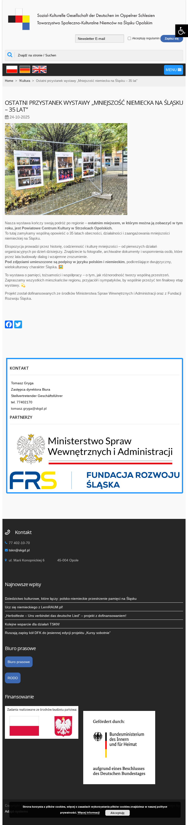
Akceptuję (117, 813)
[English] (39, 69)
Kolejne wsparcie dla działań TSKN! (32, 624)
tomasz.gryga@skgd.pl (29, 408)
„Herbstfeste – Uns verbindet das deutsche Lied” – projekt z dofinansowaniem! (65, 616)
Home (9, 81)
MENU (172, 70)
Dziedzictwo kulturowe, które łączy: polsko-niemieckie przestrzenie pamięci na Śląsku (71, 598)
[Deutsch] (24, 69)
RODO (13, 678)
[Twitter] (18, 325)
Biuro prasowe (19, 662)
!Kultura (24, 81)
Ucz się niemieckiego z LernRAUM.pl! (34, 607)
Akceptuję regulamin (146, 38)
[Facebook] (9, 325)
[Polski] (11, 69)
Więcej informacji (89, 812)
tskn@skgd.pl (19, 550)
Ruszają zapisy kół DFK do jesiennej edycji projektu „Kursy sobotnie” (58, 633)
